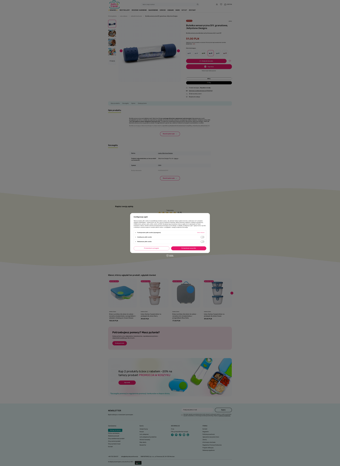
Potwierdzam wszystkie (189, 248)
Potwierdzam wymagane (151, 248)
